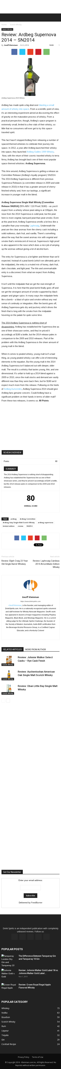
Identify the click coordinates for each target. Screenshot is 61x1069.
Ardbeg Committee (27, 519)
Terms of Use (37, 1057)
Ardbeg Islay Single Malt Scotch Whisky (19, 522)
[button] (57, 17)
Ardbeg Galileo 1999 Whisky (40, 151)
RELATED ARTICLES (12, 649)
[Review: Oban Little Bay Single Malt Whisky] (8, 689)
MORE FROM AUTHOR (35, 649)
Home (4, 24)
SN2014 (29, 526)
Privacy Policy (23, 1057)
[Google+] (30, 635)
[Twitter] (36, 635)
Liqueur (5, 1030)
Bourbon (5, 1017)
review (20, 526)
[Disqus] (30, 747)
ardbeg (14, 519)
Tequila (4, 1035)
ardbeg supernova (45, 522)
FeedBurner (36, 902)
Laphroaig (34, 225)
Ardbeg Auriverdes (13, 389)
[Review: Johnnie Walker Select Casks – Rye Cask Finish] (8, 661)
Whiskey (5, 1008)
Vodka (4, 1012)
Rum (3, 1026)
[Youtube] (46, 937)
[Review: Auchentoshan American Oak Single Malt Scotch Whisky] (8, 675)
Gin (3, 1039)
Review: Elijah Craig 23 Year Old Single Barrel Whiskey (14, 562)
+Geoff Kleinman (15, 605)
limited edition (9, 526)
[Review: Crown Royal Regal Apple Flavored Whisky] (8, 988)
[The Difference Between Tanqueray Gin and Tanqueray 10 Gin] (8, 960)
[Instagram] (30, 937)
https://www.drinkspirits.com (30, 601)
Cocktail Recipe (8, 1044)
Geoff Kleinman (11, 45)
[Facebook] (24, 635)
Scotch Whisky (16, 24)
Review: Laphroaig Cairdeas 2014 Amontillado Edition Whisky (46, 563)
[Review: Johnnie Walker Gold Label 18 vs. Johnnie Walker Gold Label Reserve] (8, 974)
